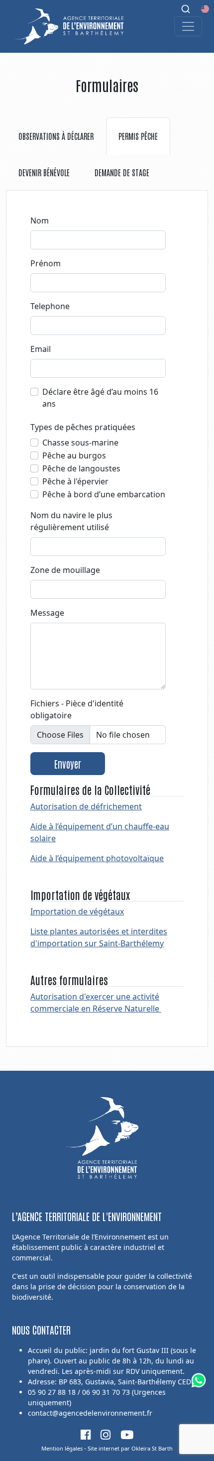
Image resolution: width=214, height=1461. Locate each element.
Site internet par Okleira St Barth (130, 1448)
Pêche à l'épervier (75, 481)
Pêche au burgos (74, 455)
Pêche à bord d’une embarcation (103, 494)
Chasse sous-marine (80, 442)
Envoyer (67, 763)
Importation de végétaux (77, 911)
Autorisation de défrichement (86, 806)
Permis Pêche (138, 136)
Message (47, 612)
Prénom (45, 263)
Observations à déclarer (56, 136)
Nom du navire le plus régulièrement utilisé (71, 521)
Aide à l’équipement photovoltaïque (97, 858)
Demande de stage (122, 172)
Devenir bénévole (44, 172)
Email (40, 348)
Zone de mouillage (65, 569)
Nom (39, 220)
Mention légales (62, 1448)
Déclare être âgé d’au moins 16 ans (100, 397)
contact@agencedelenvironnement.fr (90, 1413)
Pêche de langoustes (81, 468)
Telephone (50, 306)
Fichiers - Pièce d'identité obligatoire (76, 709)
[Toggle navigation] (188, 26)
